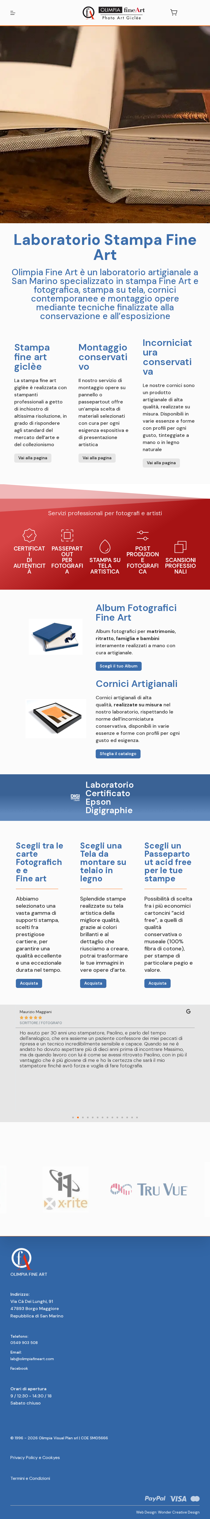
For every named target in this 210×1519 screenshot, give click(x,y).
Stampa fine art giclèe (32, 357)
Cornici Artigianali (136, 683)
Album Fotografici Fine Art (136, 612)
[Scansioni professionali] (180, 547)
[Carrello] (173, 12)
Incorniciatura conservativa (167, 357)
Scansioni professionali (180, 565)
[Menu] (12, 12)
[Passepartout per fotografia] (67, 535)
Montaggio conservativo (102, 357)
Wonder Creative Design (179, 1512)
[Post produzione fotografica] (143, 535)
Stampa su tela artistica (105, 565)
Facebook (19, 1368)
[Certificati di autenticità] (29, 535)
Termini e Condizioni (30, 1478)
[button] (73, 1117)
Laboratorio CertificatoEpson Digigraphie (110, 797)
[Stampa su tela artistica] (105, 547)
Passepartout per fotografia (67, 560)
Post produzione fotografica (143, 560)
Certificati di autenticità (29, 560)
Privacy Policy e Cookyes (35, 1457)
